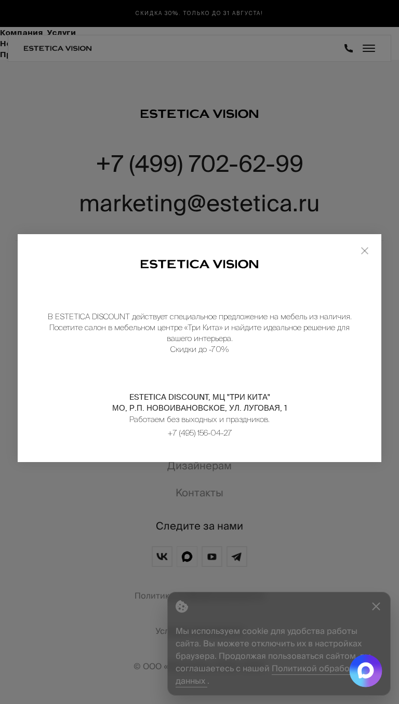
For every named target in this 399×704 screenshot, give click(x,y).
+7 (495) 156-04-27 (199, 432)
